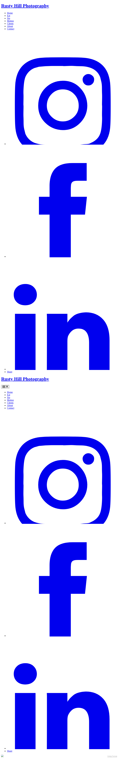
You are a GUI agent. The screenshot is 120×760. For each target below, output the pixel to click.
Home (10, 13)
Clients (10, 23)
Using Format (112, 756)
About (10, 26)
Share (9, 372)
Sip (8, 18)
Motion (10, 21)
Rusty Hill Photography (25, 5)
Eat (8, 15)
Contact (10, 29)
